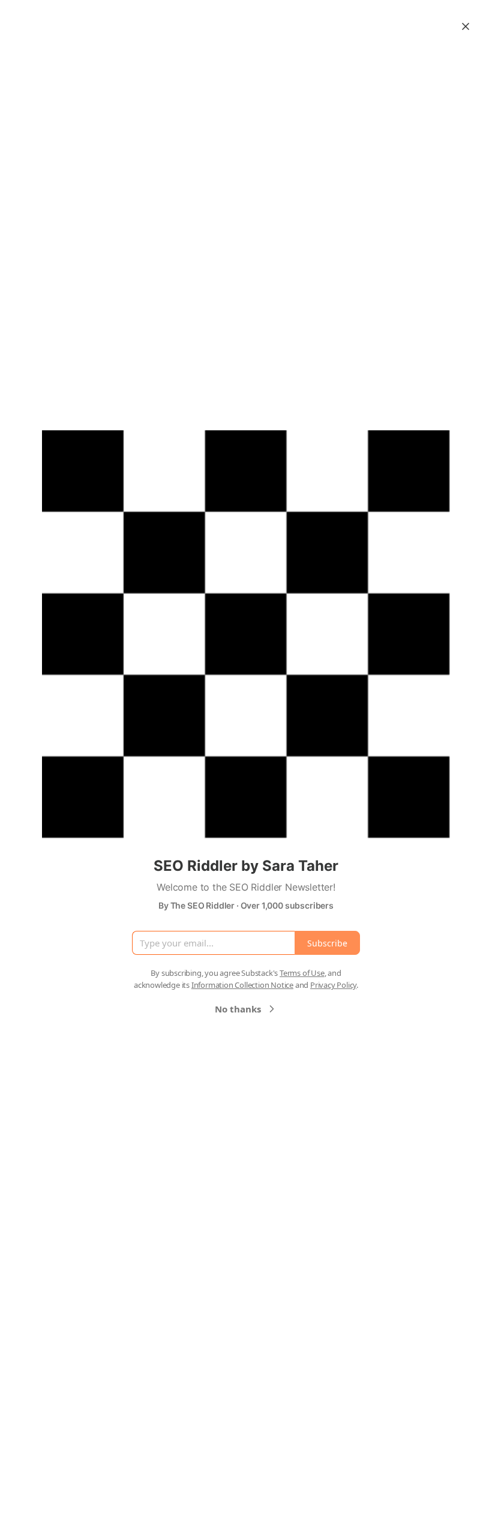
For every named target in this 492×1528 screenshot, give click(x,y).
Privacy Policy (333, 984)
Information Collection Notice (242, 984)
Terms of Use (302, 972)
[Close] (466, 26)
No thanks (238, 1009)
